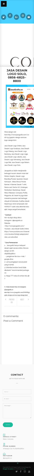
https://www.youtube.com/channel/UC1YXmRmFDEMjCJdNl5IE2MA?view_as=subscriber (16, 234)
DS (25, 469)
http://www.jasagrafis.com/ (15, 226)
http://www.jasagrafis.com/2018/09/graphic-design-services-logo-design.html (16, 137)
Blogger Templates (8, 469)
